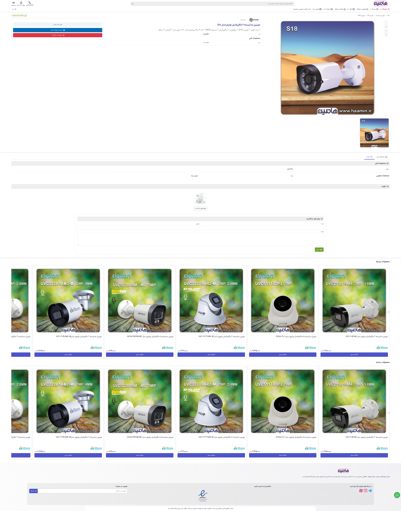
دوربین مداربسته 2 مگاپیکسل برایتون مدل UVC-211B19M (367, 336)
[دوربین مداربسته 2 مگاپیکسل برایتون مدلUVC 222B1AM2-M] (68, 300)
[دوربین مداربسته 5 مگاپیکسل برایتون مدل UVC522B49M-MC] (139, 300)
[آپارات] (361, 490)
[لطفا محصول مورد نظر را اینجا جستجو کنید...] (132, 3)
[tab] (382, 157)
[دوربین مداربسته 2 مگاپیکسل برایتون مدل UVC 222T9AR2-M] (211, 300)
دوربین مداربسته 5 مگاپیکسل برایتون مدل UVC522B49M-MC (150, 336)
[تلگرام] (370, 490)
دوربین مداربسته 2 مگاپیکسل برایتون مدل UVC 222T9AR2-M (222, 336)
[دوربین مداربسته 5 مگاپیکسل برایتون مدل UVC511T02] (283, 300)
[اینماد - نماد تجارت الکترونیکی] (202, 496)
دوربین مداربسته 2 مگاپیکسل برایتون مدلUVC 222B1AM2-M (79, 336)
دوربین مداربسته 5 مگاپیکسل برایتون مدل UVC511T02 (296, 336)
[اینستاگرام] (365, 490)
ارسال (32, 491)
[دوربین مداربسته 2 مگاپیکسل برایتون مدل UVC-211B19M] (354, 300)
